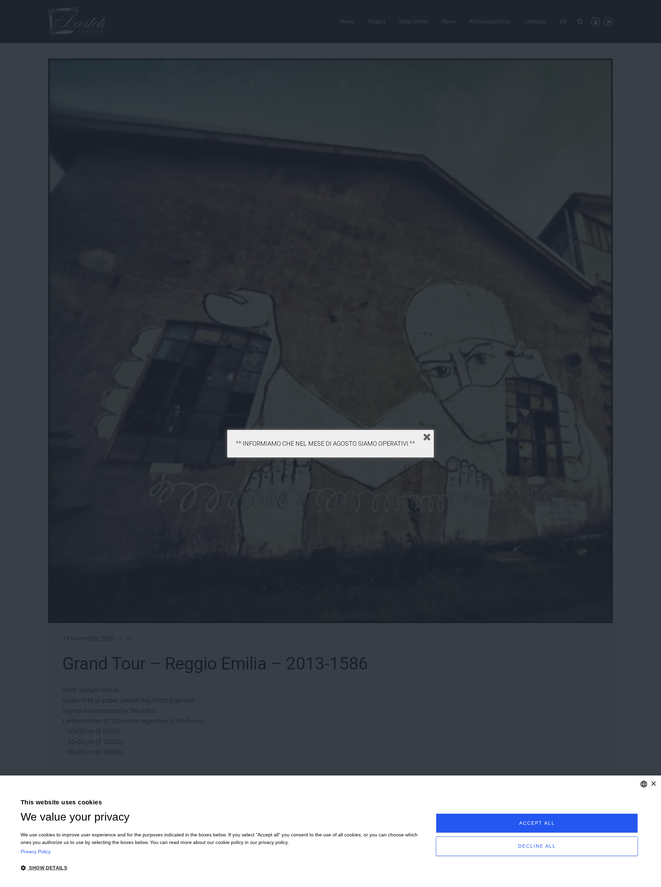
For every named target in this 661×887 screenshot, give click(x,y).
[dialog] (330, 831)
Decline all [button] (537, 846)
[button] (222, 868)
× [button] (653, 783)
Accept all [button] (537, 823)
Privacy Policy (36, 851)
